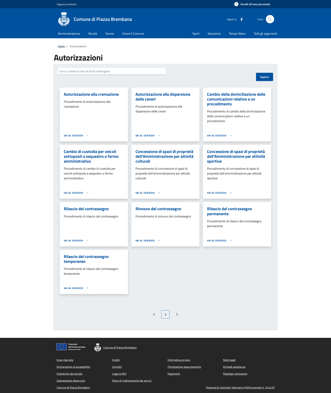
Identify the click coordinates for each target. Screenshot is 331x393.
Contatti (117, 367)
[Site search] (270, 19)
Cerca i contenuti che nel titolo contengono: (84, 71)
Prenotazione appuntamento (184, 367)
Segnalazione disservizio (71, 381)
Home (61, 46)
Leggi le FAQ (119, 374)
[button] (252, 4)
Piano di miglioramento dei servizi (132, 381)
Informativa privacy (179, 360)
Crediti (116, 360)
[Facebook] (240, 19)
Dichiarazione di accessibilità (73, 367)
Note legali (229, 360)
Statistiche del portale (69, 374)
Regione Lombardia (66, 4)
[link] (77, 135)
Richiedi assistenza (234, 367)
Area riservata (65, 360)
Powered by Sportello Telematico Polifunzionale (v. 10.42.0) (240, 387)
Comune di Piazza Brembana (73, 387)
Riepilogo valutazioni (235, 374)
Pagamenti (174, 374)
